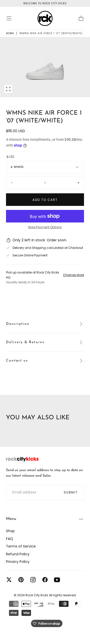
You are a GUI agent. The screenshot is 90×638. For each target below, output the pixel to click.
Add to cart (45, 200)
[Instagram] (33, 579)
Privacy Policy (18, 561)
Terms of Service (21, 546)
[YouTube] (57, 579)
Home (10, 33)
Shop (10, 530)
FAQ (9, 538)
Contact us (17, 360)
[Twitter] (9, 579)
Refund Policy (18, 554)
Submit (71, 492)
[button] (9, 18)
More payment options (45, 227)
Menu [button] (11, 519)
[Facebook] (45, 579)
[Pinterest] (21, 579)
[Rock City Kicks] (22, 459)
